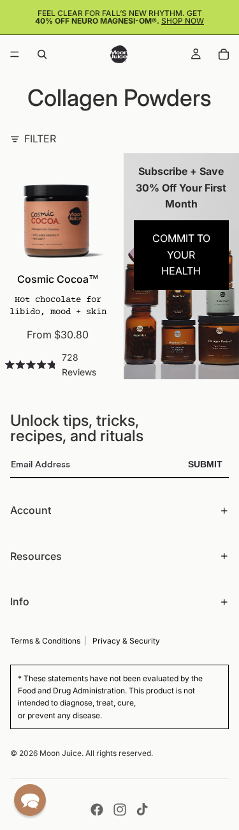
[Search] (42, 54)
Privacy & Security (126, 640)
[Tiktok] (142, 809)
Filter (40, 138)
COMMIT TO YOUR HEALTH (181, 254)
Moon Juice (61, 753)
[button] (30, 800)
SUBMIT (205, 464)
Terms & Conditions (45, 640)
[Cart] (224, 54)
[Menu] (14, 54)
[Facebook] (97, 809)
